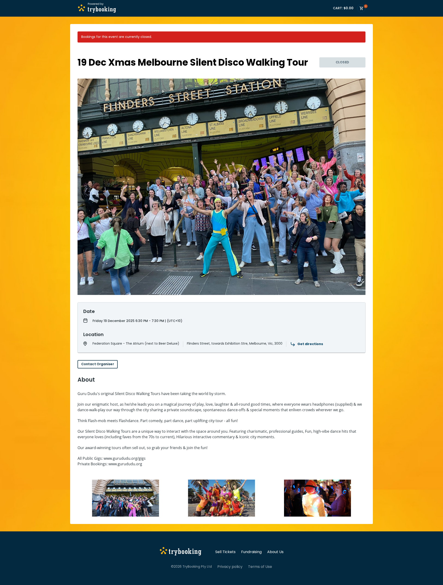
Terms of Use (260, 566)
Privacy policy (229, 566)
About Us (275, 551)
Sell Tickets (225, 551)
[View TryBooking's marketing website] (180, 552)
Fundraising (251, 551)
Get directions (310, 344)
